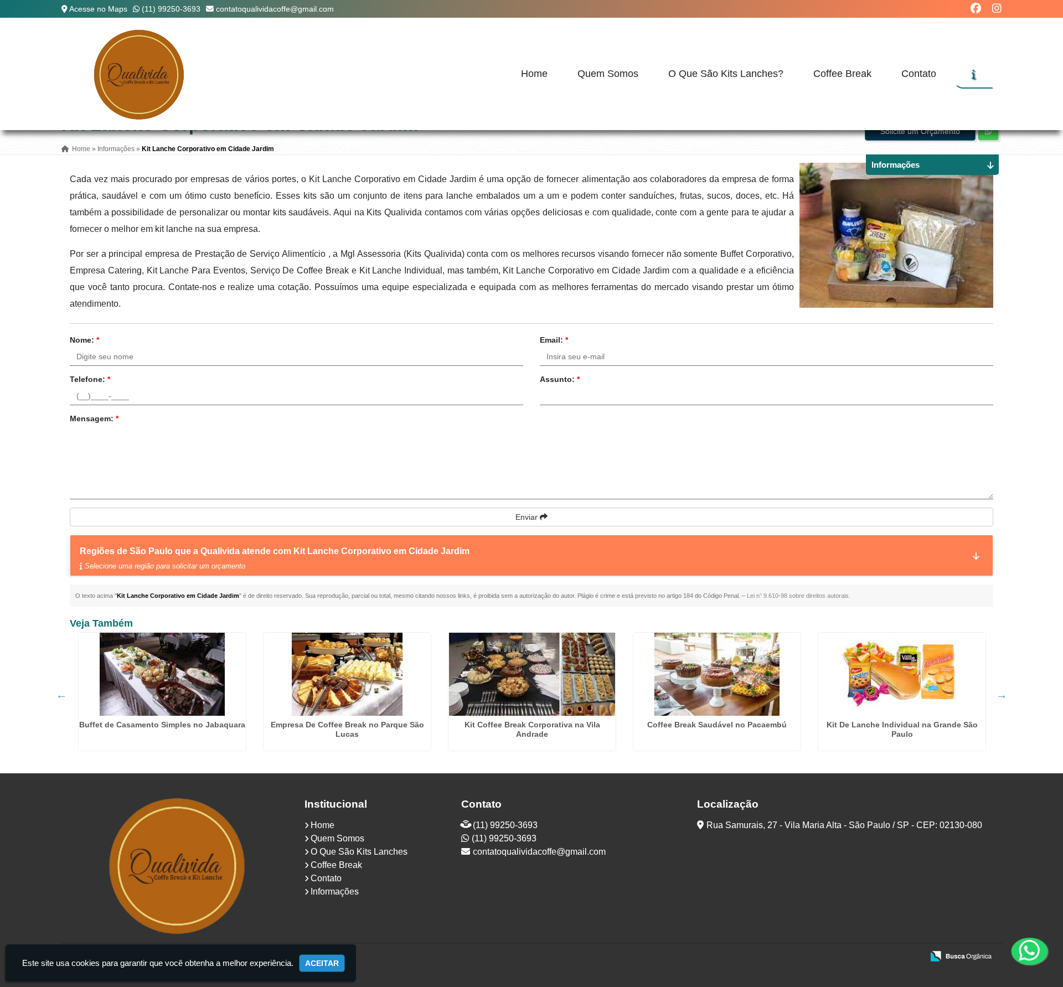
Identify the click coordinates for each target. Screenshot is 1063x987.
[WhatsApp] (1022, 951)
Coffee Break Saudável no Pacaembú (717, 724)
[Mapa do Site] (804, 957)
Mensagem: (94, 418)
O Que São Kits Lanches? (725, 73)
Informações (335, 891)
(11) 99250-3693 (171, 8)
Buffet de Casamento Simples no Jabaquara (162, 724)
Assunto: (560, 379)
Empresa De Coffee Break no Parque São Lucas (347, 729)
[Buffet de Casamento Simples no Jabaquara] (162, 674)
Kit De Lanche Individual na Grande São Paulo (902, 729)
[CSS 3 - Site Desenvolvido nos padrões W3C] (872, 957)
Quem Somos (607, 73)
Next (1001, 694)
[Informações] (973, 74)
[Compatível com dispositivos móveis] (910, 957)
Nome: (84, 339)
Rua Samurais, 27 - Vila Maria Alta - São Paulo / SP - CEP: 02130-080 (844, 825)
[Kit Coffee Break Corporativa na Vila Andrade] (532, 674)
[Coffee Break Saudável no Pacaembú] (717, 674)
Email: (554, 339)
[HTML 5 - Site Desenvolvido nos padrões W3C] (833, 957)
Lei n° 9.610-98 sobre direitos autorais (798, 595)
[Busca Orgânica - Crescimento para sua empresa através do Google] (961, 955)
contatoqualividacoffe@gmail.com (275, 8)
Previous (61, 694)
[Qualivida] (178, 865)
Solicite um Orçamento (920, 131)
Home (534, 73)
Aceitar (322, 963)
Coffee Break (842, 73)
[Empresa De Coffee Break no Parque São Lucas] (347, 674)
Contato (918, 73)
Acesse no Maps (98, 8)
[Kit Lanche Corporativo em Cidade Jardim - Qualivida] (140, 74)
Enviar (527, 517)
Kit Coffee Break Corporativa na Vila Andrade (532, 729)
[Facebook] (976, 8)
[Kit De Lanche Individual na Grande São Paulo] (901, 674)
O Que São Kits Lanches (359, 851)
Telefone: (90, 379)
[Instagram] (997, 8)
